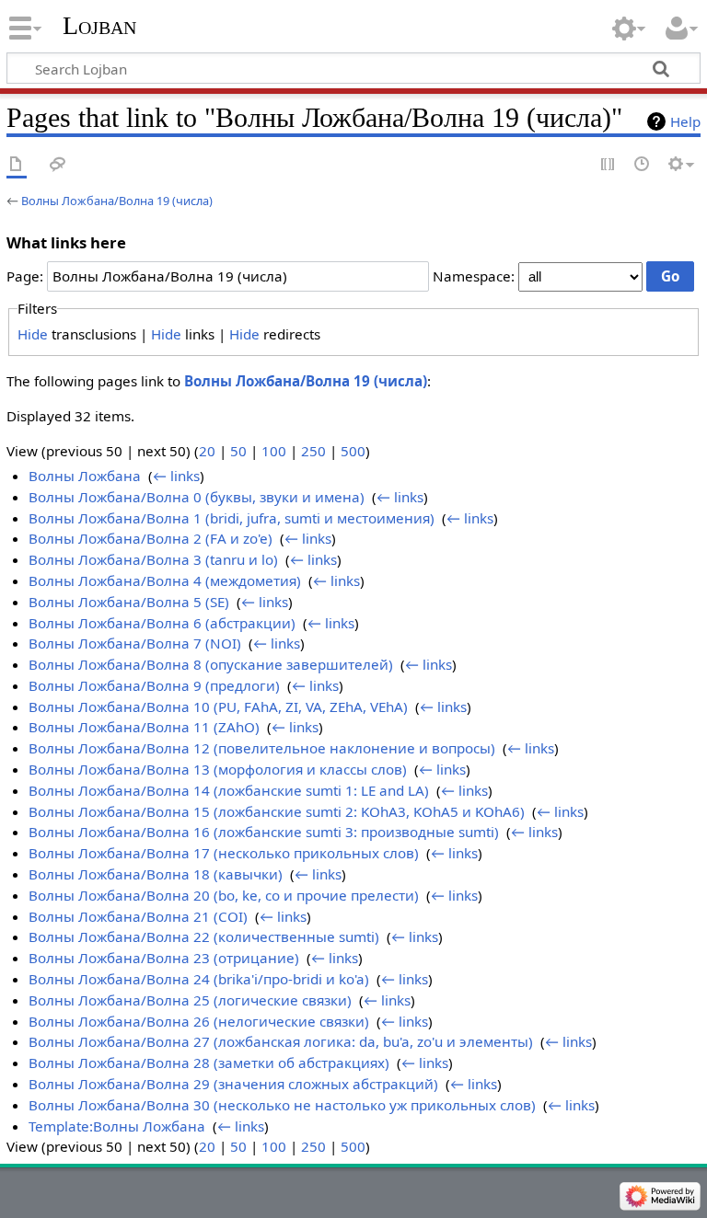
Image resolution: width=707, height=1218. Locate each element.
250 (313, 451)
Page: (24, 276)
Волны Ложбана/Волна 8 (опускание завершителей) (211, 664)
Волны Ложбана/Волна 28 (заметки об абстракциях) (209, 1062)
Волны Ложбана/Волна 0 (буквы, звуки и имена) (197, 497)
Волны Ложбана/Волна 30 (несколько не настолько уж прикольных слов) (282, 1105)
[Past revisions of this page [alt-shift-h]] (642, 165)
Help (685, 121)
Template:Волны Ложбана (117, 1126)
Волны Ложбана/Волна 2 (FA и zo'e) (150, 538)
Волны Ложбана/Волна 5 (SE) (129, 601)
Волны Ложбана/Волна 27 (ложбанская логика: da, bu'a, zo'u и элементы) (281, 1041)
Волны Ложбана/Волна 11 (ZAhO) (144, 727)
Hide (32, 334)
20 (207, 451)
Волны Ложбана (85, 475)
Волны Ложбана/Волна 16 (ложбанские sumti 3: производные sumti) (264, 831)
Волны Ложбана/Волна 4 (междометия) (165, 580)
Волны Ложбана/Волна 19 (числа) (117, 200)
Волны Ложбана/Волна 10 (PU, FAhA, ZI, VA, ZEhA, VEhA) (218, 706)
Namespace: (474, 276)
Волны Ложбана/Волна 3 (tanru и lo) (153, 559)
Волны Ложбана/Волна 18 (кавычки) (156, 874)
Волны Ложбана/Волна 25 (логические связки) (190, 1000)
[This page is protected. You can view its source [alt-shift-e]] (608, 165)
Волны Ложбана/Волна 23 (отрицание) (164, 957)
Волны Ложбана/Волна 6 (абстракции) (162, 623)
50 (238, 451)
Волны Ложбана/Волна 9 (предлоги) (154, 685)
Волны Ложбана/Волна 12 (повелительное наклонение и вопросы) (262, 748)
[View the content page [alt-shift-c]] (16, 165)
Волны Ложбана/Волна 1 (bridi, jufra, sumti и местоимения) (232, 518)
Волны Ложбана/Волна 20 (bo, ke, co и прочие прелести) (224, 895)
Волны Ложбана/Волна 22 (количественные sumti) (204, 936)
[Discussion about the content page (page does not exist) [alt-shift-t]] (58, 165)
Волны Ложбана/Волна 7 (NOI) (135, 643)
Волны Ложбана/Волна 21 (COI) (138, 916)
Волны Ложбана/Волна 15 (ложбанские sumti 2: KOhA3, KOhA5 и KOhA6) (277, 811)
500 (353, 451)
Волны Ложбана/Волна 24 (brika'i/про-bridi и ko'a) (199, 979)
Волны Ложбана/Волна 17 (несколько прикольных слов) (224, 853)
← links (176, 475)
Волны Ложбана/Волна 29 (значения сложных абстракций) (233, 1083)
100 (273, 451)
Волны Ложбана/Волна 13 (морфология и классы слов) (218, 769)
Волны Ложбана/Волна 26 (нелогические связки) (199, 1021)
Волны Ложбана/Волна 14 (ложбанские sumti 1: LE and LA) (229, 790)
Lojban (99, 25)
